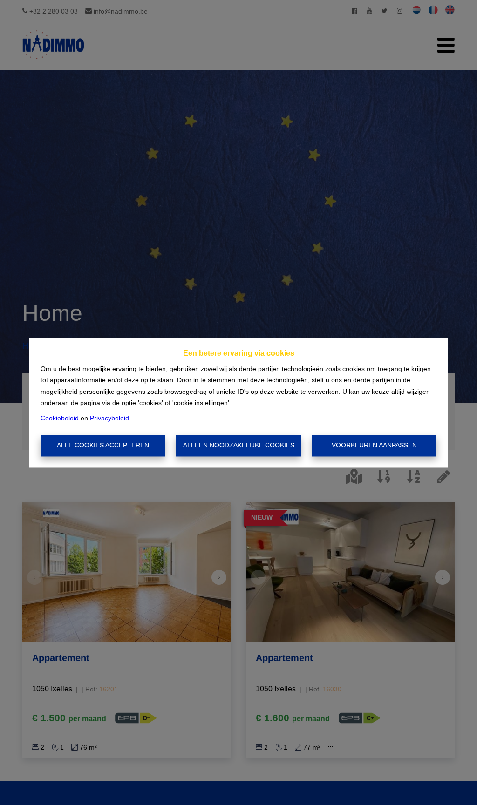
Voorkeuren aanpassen (374, 445)
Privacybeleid (109, 418)
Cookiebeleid (60, 418)
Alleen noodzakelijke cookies (238, 445)
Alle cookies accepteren (103, 445)
